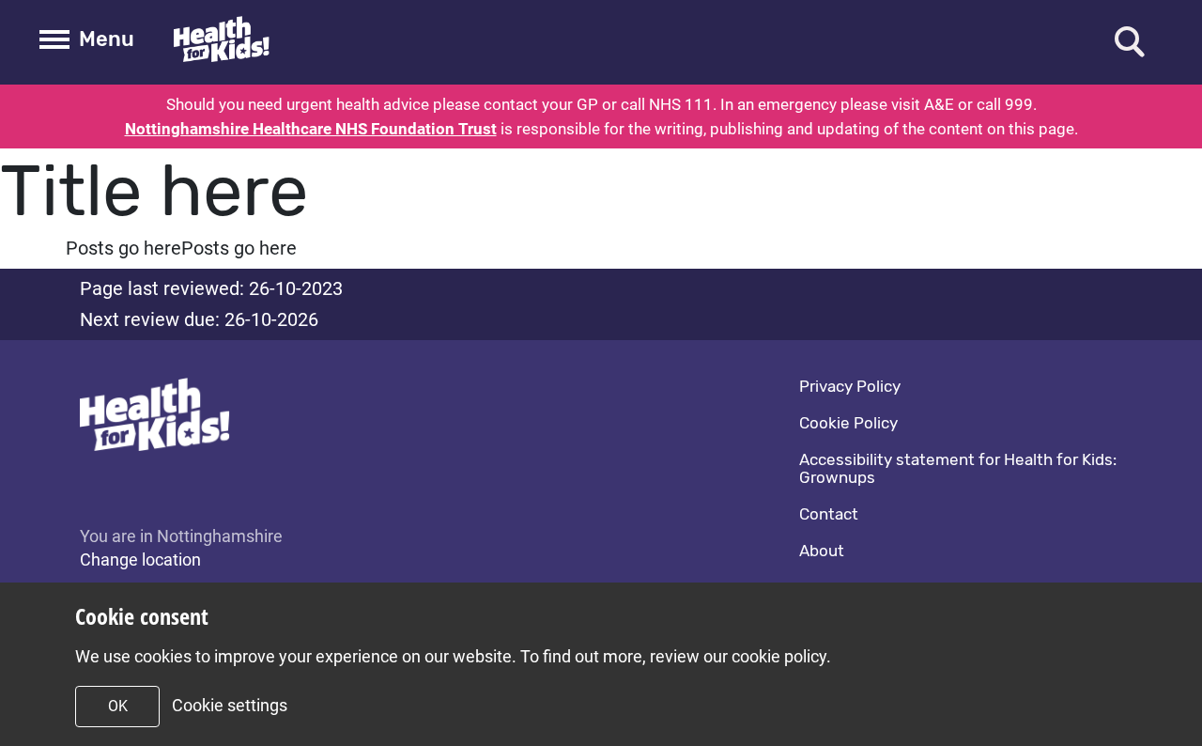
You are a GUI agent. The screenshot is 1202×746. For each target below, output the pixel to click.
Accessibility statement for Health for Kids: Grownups (958, 468)
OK (118, 706)
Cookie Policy (848, 422)
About (821, 550)
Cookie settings (229, 705)
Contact (828, 514)
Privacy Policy (850, 386)
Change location (140, 559)
